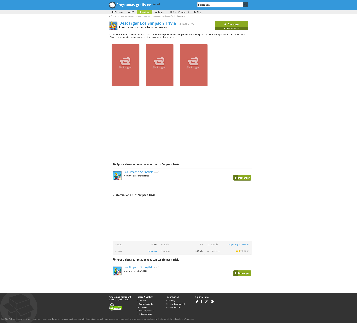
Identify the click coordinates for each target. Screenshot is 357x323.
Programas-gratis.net (134, 5)
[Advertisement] (182, 125)
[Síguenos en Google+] (206, 302)
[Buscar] (245, 4)
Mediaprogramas (117, 300)
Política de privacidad (176, 304)
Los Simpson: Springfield (138, 172)
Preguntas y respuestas (238, 244)
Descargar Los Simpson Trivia (156, 23)
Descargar (232, 26)
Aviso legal (171, 300)
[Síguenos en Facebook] (201, 302)
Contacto (142, 300)
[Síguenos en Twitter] (196, 302)
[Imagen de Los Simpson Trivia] (125, 85)
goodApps (152, 251)
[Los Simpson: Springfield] (118, 185)
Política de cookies (174, 307)
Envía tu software (145, 314)
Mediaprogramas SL (146, 310)
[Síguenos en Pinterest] (212, 302)
